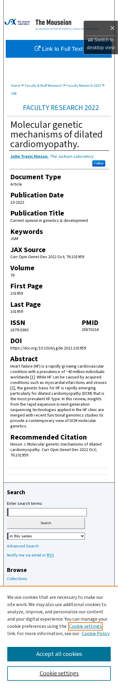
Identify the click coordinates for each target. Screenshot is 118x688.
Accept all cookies (59, 654)
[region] (59, 637)
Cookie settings (85, 626)
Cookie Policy (96, 633)
